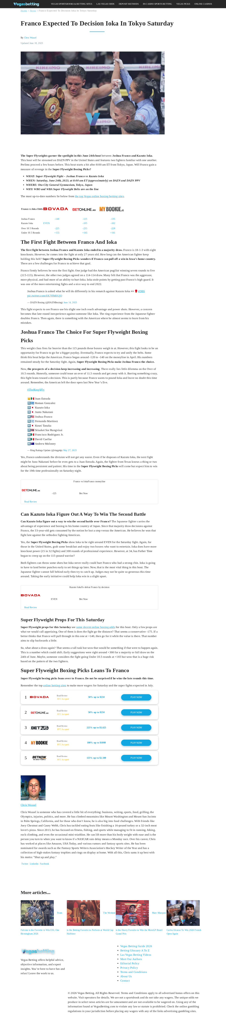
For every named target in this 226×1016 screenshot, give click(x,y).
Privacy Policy (129, 967)
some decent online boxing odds (95, 627)
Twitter (24, 864)
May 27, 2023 (70, 450)
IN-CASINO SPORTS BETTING (157, 4)
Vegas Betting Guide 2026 (136, 946)
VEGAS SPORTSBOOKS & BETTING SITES (71, 4)
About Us (126, 976)
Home (24, 10)
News (33, 10)
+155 (56, 233)
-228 (113, 228)
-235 (85, 228)
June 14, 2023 (70, 302)
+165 (84, 233)
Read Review (62, 696)
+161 (112, 233)
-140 (57, 219)
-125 (85, 219)
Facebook (44, 864)
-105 (85, 223)
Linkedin (34, 864)
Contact (125, 980)
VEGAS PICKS (183, 4)
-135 (113, 219)
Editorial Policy (129, 963)
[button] (89, 492)
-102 (113, 223)
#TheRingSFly (36, 389)
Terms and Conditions (133, 972)
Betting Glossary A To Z (134, 950)
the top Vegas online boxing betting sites (99, 196)
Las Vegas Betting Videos (135, 954)
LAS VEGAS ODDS (105, 4)
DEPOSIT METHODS (129, 4)
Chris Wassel (30, 37)
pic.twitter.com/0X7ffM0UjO (44, 295)
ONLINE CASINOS (203, 4)
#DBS (141, 291)
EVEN (46, 223)
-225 (57, 228)
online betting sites (54, 685)
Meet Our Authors (131, 959)
